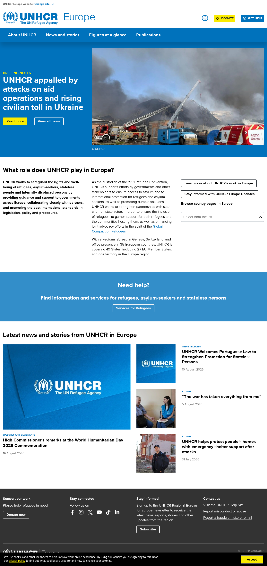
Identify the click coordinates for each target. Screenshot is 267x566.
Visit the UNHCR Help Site (223, 505)
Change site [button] (42, 4)
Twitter (90, 512)
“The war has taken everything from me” (221, 396)
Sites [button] (205, 18)
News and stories (62, 35)
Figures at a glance (107, 35)
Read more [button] (15, 121)
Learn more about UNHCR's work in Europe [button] (219, 183)
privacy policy (17, 561)
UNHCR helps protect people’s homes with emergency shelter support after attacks (219, 446)
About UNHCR (22, 35)
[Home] (30, 18)
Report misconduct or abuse (224, 511)
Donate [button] (227, 18)
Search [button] (192, 18)
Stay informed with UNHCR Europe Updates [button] (221, 193)
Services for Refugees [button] (133, 308)
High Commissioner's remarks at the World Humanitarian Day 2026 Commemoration (63, 443)
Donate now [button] (16, 514)
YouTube (99, 512)
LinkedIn (117, 512)
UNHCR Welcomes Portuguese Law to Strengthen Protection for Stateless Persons (219, 356)
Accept (252, 559)
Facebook (72, 512)
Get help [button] (255, 18)
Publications (148, 35)
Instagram (81, 512)
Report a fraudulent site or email (227, 517)
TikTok (108, 512)
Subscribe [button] (149, 529)
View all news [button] (49, 121)
